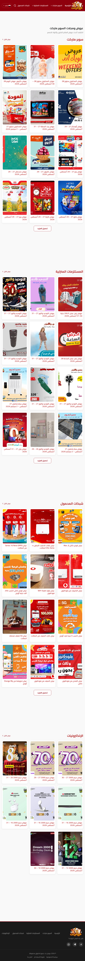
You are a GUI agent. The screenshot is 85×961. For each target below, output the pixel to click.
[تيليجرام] (75, 944)
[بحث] (15, 5)
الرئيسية (68, 5)
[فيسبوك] (81, 944)
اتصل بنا (29, 957)
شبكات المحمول (24, 5)
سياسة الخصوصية (52, 957)
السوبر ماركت (57, 5)
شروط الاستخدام (39, 957)
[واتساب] (68, 944)
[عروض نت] (76, 932)
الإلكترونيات (6, 933)
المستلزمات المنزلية (41, 5)
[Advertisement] (42, 19)
